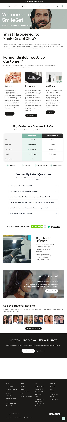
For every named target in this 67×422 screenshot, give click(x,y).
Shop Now (50, 112)
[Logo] (4, 6)
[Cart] (62, 6)
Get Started (9, 114)
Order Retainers (31, 115)
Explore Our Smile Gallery (33, 328)
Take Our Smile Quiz (28, 351)
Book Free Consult (51, 291)
